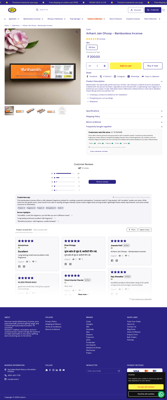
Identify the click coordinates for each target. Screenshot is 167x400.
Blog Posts (131, 329)
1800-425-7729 (14, 375)
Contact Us (131, 327)
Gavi (88, 332)
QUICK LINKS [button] (132, 317)
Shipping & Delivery (53, 324)
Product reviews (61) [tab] (24, 230)
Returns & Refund (52, 329)
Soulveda (89, 329)
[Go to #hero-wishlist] (163, 10)
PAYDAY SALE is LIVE (97, 2)
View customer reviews (99, 151)
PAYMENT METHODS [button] (135, 365)
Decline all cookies (146, 394)
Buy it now (152, 65)
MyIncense (90, 350)
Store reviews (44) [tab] (40, 230)
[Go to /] (12, 10)
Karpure (89, 334)
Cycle (88, 321)
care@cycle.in (13, 379)
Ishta (88, 340)
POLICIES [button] (49, 317)
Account (137, 10)
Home (7, 25)
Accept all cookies (146, 387)
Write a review (102, 182)
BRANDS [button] (89, 317)
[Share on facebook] (19, 266)
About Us (131, 324)
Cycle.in (22, 397)
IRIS (87, 327)
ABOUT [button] (7, 317)
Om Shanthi (91, 345)
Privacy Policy (51, 321)
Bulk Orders (132, 337)
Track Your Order (134, 321)
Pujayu (89, 353)
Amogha (89, 324)
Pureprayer (90, 342)
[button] (153, 10)
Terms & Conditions (53, 327)
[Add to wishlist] (8, 32)
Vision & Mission (134, 332)
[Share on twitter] (24, 266)
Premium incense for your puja (25, 2)
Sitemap (130, 340)
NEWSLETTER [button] (91, 365)
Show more (82, 294)
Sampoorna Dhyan (93, 348)
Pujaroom (90, 337)
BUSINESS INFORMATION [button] (15, 365)
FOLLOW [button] (48, 365)
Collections (16, 25)
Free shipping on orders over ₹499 (63, 2)
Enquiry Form (132, 334)
